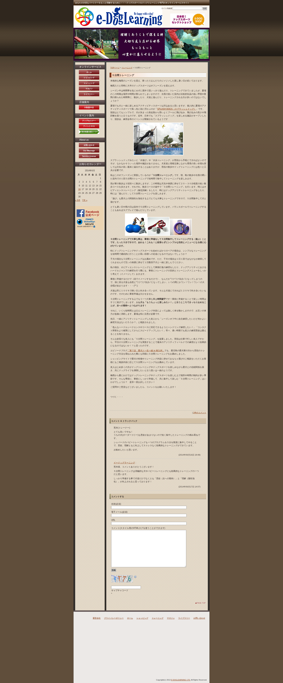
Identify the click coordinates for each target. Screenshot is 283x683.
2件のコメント (199, 413)
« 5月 (77, 200)
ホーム (130, 618)
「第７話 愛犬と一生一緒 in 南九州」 (145, 350)
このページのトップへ (198, 603)
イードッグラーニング (124, 462)
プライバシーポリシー (114, 618)
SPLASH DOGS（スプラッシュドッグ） (176, 109)
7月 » (84, 200)
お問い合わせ (199, 618)
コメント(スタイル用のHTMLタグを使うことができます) (138, 528)
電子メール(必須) (119, 512)
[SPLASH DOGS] (158, 139)
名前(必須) (116, 504)
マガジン (171, 618)
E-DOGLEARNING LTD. (180, 680)
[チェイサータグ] (158, 235)
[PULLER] (181, 235)
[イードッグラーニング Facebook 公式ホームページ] (88, 216)
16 (79, 189)
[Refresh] (135, 576)
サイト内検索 (166, 8)
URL (113, 520)
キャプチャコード (119, 590)
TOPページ (115, 68)
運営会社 (97, 618)
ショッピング (142, 618)
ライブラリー (184, 618)
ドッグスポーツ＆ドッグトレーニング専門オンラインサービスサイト (118, 16)
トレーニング (127, 68)
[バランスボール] (136, 235)
